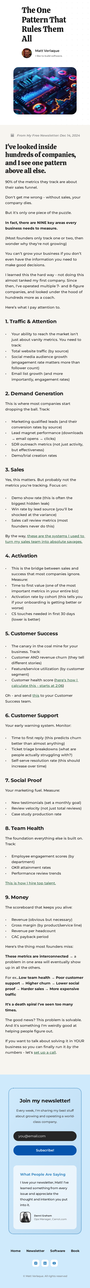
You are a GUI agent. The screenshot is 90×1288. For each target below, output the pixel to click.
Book (75, 1251)
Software (57, 1251)
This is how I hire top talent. (30, 883)
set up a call (45, 1052)
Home (16, 1251)
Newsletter (35, 1251)
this (35, 695)
